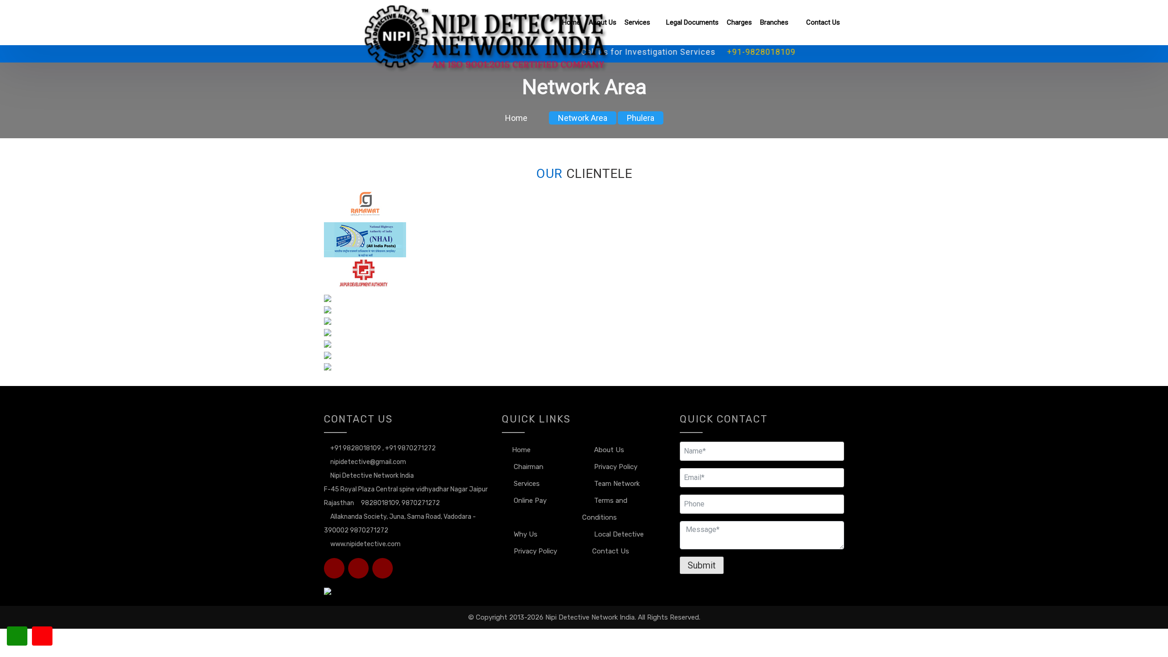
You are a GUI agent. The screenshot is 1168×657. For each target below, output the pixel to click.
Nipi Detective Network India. (590, 617)
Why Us (524, 534)
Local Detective (618, 534)
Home (571, 22)
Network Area (582, 118)
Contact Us (823, 22)
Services (637, 22)
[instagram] (334, 568)
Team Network (616, 484)
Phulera (640, 118)
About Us (602, 22)
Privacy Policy (614, 467)
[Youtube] (382, 568)
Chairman (527, 467)
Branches (775, 22)
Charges (739, 22)
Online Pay (529, 500)
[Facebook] (358, 568)
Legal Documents (692, 22)
